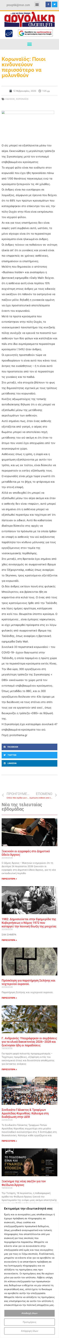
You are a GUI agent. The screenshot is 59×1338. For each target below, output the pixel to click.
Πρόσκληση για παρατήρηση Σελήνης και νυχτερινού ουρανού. (28, 982)
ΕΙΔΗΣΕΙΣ (10, 99)
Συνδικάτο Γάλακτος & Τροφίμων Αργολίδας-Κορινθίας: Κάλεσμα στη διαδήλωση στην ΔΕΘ (25, 1113)
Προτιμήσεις (29, 1322)
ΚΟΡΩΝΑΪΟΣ (22, 99)
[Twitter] (54, 4)
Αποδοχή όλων (29, 1313)
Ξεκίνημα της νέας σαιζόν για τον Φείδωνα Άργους (24, 1183)
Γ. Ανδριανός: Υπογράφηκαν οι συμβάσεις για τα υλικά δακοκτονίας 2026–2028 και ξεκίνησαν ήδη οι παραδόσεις (29, 1041)
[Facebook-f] (48, 4)
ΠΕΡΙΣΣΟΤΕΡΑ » (9, 879)
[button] (37, 4)
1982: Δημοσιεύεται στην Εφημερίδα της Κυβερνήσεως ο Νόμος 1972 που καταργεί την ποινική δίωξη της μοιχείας (29, 922)
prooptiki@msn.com (18, 5)
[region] (29, 1270)
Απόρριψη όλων (29, 1330)
